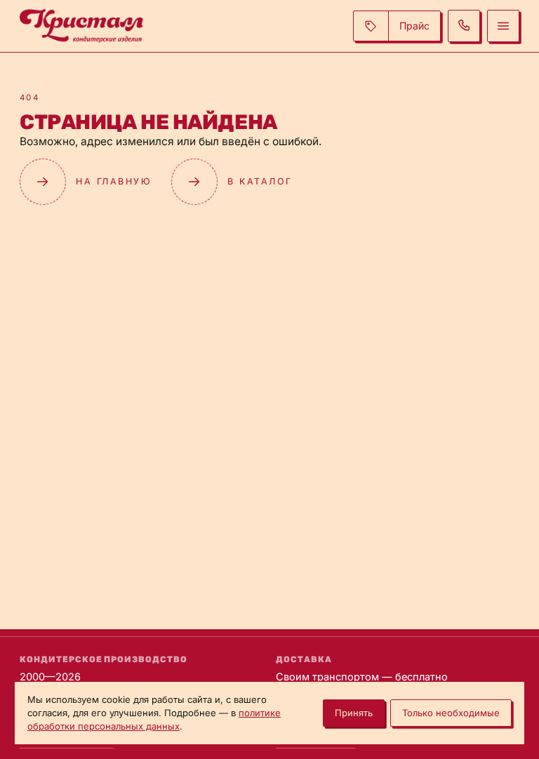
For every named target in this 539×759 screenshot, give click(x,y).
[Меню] (503, 26)
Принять (354, 712)
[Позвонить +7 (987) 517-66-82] (464, 26)
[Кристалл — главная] (81, 26)
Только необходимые (451, 712)
